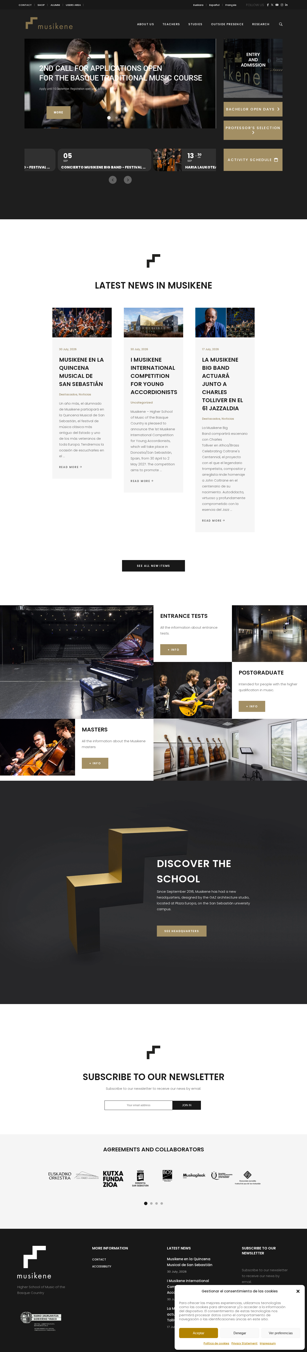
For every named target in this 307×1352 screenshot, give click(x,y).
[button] (298, 1291)
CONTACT (25, 5)
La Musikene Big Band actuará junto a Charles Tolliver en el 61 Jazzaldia (222, 384)
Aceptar (198, 1333)
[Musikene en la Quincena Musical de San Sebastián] (82, 322)
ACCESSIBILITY (101, 1266)
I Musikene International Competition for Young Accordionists (154, 376)
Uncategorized (142, 402)
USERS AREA (73, 5)
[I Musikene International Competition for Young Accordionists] (153, 322)
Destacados (68, 394)
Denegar (240, 1333)
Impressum (268, 1343)
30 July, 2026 (68, 349)
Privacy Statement (244, 1343)
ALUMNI (55, 5)
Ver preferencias (281, 1333)
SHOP (41, 5)
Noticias (85, 394)
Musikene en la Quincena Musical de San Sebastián (81, 372)
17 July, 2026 (210, 349)
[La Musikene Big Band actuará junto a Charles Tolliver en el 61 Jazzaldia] (225, 322)
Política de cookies (216, 1343)
